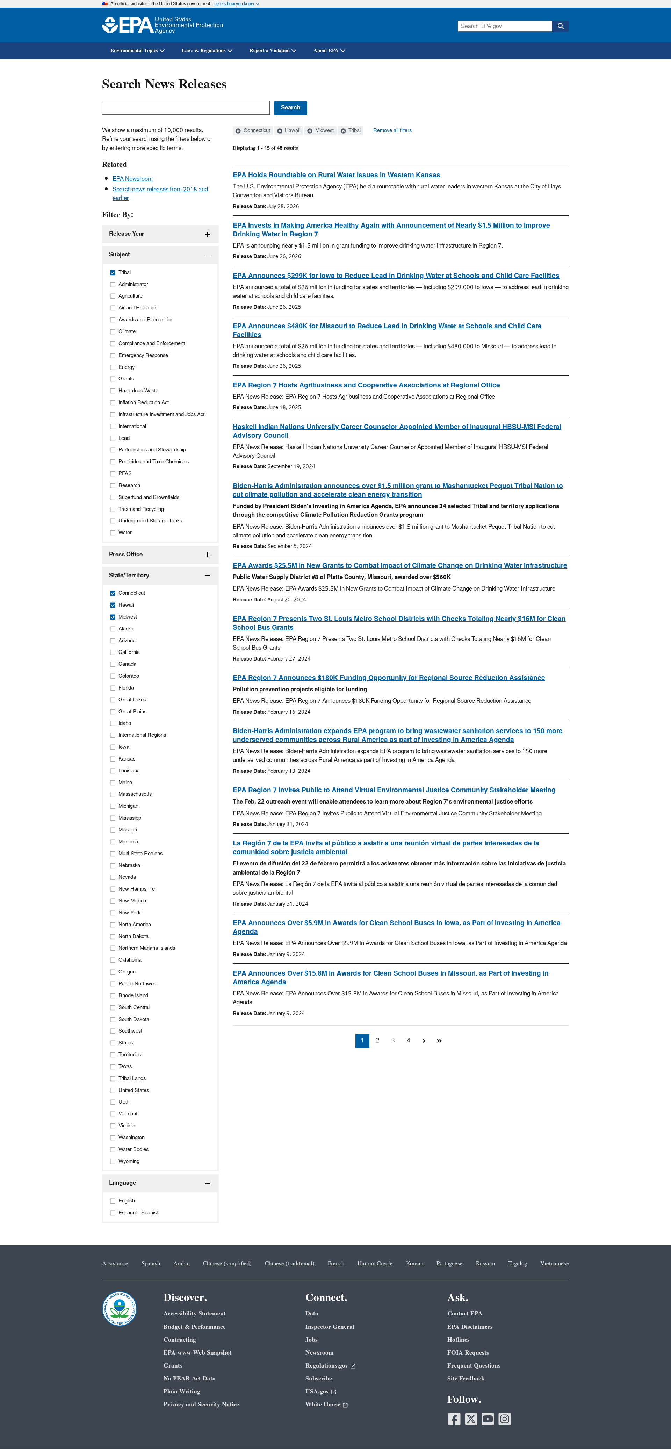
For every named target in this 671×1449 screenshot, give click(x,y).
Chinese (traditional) (290, 1263)
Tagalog (517, 1263)
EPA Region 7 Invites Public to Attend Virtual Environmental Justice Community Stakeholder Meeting (394, 790)
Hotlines (458, 1339)
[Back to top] (652, 1430)
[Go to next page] (424, 1041)
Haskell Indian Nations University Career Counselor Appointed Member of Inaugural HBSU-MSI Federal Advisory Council (397, 431)
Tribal (354, 130)
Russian (485, 1263)
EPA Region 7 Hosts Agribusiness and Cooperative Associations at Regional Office (366, 385)
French (336, 1263)
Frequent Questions (473, 1365)
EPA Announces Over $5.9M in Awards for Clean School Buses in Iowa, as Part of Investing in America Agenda (397, 927)
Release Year (126, 234)
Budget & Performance (195, 1326)
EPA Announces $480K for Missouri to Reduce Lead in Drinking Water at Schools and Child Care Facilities (387, 330)
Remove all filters (392, 130)
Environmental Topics (134, 50)
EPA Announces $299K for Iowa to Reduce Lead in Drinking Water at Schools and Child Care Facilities (396, 276)
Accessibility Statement (195, 1313)
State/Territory (129, 575)
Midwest (324, 130)
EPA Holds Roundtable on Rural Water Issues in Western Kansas (336, 175)
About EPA (326, 50)
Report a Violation (270, 50)
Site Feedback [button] (466, 1378)
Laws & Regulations (204, 50)
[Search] (560, 26)
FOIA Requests (468, 1352)
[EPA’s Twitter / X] (471, 1419)
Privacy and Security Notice (201, 1404)
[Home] (162, 25)
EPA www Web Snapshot (198, 1352)
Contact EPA (465, 1313)
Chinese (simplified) (227, 1263)
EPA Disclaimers (470, 1326)
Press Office (126, 554)
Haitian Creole (375, 1263)
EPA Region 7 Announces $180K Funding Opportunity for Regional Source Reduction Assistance (389, 678)
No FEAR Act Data (190, 1378)
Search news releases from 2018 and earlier (160, 194)
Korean (414, 1263)
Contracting (180, 1339)
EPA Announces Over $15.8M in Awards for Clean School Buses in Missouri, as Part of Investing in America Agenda (391, 977)
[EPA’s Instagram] (505, 1419)
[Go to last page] (439, 1041)
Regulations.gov (326, 1365)
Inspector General (329, 1326)
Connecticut (256, 130)
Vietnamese (554, 1263)
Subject (119, 254)
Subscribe (318, 1378)
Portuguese (449, 1263)
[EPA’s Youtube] (488, 1419)
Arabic (181, 1263)
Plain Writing (182, 1391)
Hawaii (291, 130)
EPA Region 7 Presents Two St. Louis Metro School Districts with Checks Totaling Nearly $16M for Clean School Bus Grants (399, 623)
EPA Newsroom (133, 179)
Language (122, 1183)
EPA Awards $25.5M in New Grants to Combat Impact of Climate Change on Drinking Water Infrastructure (400, 566)
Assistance (115, 1263)
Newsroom (319, 1352)
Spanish (151, 1263)
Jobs (311, 1339)
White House (322, 1404)
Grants (173, 1365)
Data (311, 1313)
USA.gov (317, 1391)
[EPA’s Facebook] (454, 1419)
